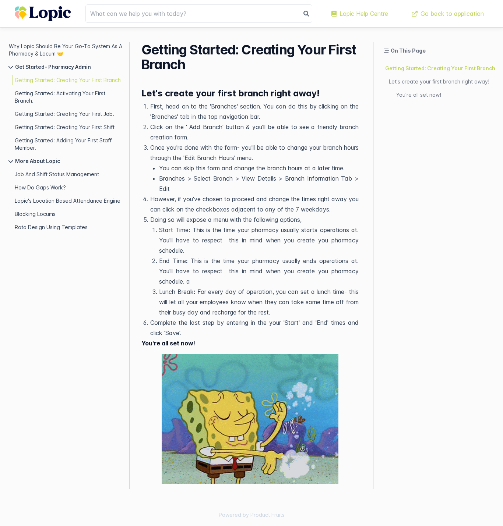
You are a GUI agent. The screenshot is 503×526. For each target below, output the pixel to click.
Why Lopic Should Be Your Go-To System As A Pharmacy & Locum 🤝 (65, 50)
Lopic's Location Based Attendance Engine (67, 201)
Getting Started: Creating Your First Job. (64, 114)
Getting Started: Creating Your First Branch (68, 80)
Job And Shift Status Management (57, 174)
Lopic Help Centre (364, 13)
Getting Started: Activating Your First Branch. (60, 97)
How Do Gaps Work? (40, 187)
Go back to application (452, 13)
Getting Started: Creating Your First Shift (65, 127)
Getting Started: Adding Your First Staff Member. (63, 144)
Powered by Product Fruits (252, 515)
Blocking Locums (35, 214)
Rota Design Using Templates (51, 227)
